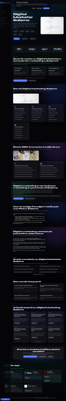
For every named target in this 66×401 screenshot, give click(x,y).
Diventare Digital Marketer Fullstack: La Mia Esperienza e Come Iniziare (20, 315)
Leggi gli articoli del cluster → (38, 274)
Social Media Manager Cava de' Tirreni (41, 195)
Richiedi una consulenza (18, 198)
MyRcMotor (11, 368)
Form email (50, 356)
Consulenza (3, 17)
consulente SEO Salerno (23, 250)
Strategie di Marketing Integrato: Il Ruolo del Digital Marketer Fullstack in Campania (38, 315)
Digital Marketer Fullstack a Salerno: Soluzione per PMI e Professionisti (20, 329)
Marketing (2, 2)
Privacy (43, 397)
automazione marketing (36, 250)
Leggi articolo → (17, 338)
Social (2, 6)
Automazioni (3, 12)
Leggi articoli (33, 38)
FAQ (2, 25)
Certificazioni (4, 23)
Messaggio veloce (32, 80)
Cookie (47, 397)
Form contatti (24, 38)
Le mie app (40, 397)
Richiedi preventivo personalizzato (20, 80)
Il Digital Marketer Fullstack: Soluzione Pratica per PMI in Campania (54, 329)
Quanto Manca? (21, 368)
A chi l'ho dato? (16, 368)
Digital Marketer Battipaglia (29, 195)
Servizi (3, 19)
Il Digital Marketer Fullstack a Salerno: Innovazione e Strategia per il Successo (55, 315)
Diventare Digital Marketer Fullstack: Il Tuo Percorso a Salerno (37, 329)
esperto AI (30, 250)
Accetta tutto (46, 8)
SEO (1, 10)
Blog (2, 27)
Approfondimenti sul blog (29, 198)
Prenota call (17, 38)
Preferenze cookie (52, 397)
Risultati (3, 21)
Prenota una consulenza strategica (30, 356)
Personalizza (39, 8)
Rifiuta (34, 8)
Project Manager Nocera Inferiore (54, 195)
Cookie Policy (45, 4)
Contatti (5, 399)
